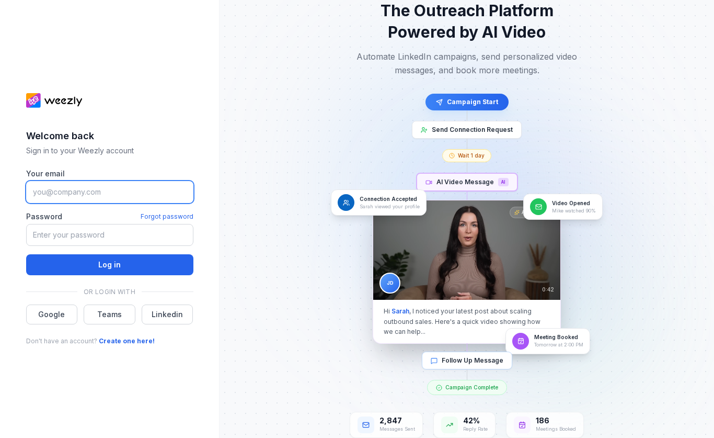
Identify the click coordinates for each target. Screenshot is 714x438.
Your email (45, 173)
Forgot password (167, 216)
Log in (109, 264)
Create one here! (127, 341)
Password (44, 216)
